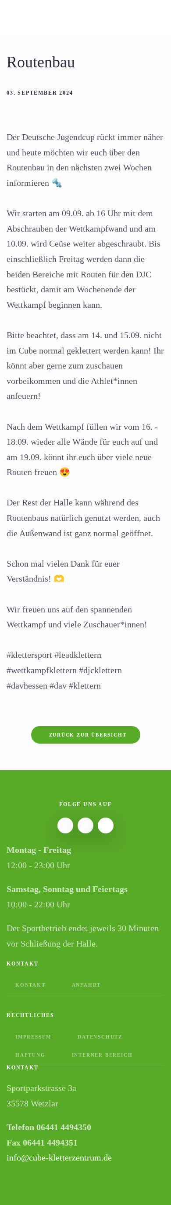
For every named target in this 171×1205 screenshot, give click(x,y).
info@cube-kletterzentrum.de (59, 1157)
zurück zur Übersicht (88, 734)
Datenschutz (100, 1036)
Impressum (33, 1036)
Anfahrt (86, 985)
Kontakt (30, 985)
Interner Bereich (102, 1055)
